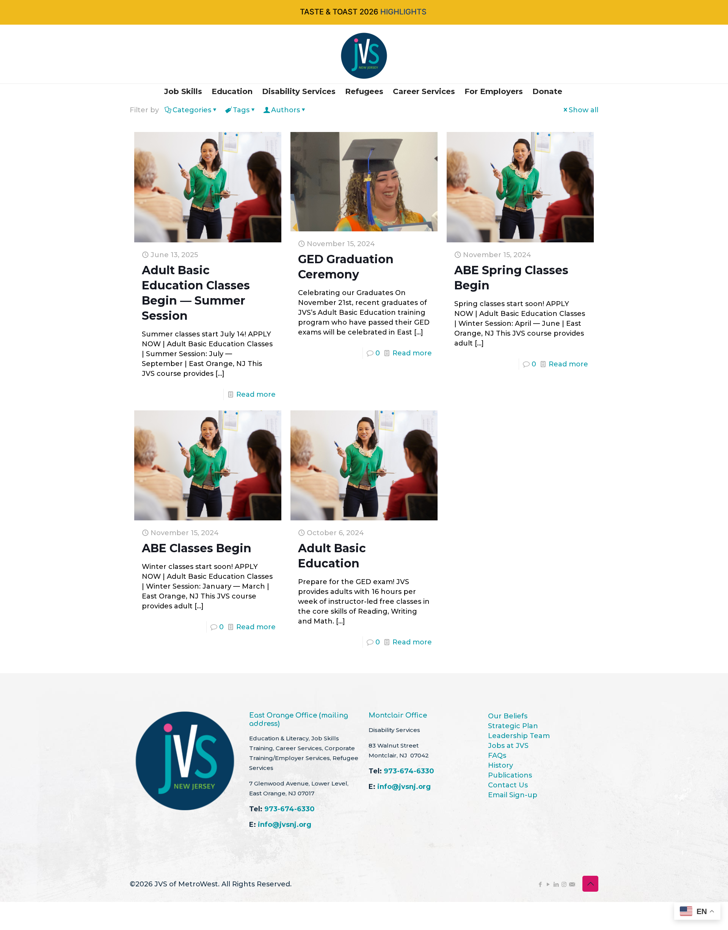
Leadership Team (519, 736)
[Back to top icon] (590, 884)
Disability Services (299, 91)
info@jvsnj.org (284, 824)
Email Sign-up (512, 795)
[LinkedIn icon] (556, 884)
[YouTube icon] (548, 884)
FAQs (497, 755)
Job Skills (183, 91)
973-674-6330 (289, 809)
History (500, 765)
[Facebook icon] (540, 884)
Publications (510, 775)
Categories (192, 110)
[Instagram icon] (564, 884)
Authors (285, 110)
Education (232, 91)
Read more (256, 394)
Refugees (364, 91)
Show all (583, 110)
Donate (547, 91)
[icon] (572, 884)
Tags (241, 110)
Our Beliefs (507, 716)
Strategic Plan (513, 726)
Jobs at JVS (508, 745)
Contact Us (508, 785)
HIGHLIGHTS (403, 11)
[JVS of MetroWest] (364, 55)
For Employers (493, 91)
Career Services (424, 91)
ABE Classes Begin (196, 548)
